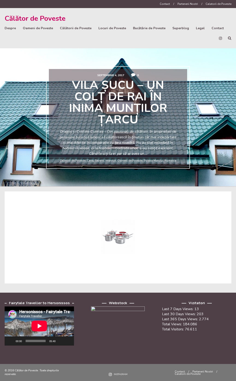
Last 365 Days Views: (180, 319)
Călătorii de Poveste (75, 28)
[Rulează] (10, 341)
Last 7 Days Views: (178, 309)
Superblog (180, 28)
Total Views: (172, 324)
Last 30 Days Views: (179, 314)
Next (227, 119)
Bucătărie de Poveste (149, 28)
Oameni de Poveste (38, 28)
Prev (8, 119)
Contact (165, 4)
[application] (39, 325)
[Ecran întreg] (68, 341)
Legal (200, 28)
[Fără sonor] (60, 341)
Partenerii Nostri (187, 4)
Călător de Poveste (35, 18)
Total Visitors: (173, 329)
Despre (10, 28)
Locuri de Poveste (112, 28)
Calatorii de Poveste (218, 4)
